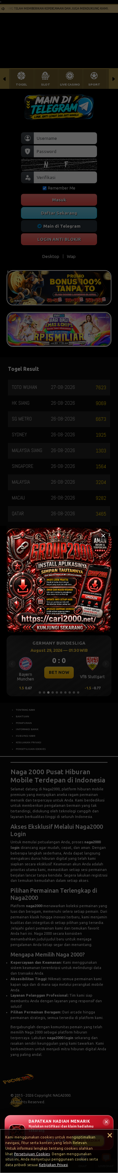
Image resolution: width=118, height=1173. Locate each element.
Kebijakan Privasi (53, 1165)
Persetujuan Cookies (32, 1154)
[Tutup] (103, 535)
